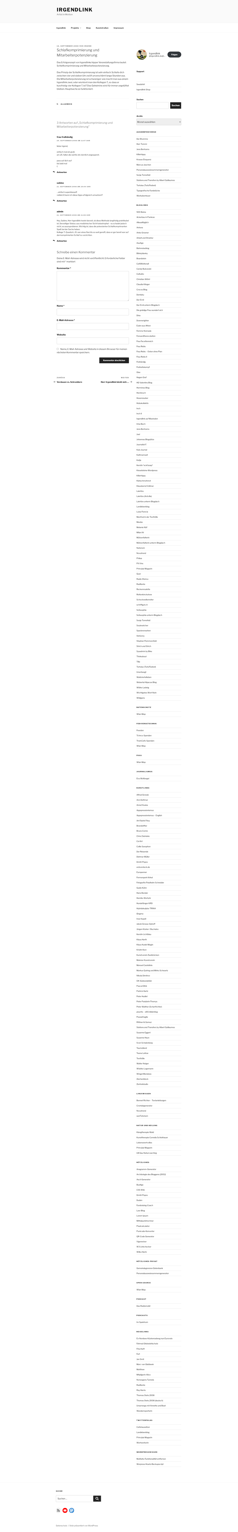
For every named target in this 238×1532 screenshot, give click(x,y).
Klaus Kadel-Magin (144, 944)
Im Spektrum (142, 1322)
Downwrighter (142, 320)
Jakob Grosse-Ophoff (145, 924)
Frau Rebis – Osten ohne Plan (149, 351)
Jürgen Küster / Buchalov (147, 929)
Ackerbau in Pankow (145, 217)
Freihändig (141, 362)
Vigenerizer (141, 1241)
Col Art (139, 841)
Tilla (138, 661)
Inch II (139, 413)
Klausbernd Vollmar (145, 486)
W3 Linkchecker (143, 1246)
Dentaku (140, 294)
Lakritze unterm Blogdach (147, 501)
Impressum (119, 28)
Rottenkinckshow (144, 594)
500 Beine (141, 212)
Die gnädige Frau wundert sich (149, 310)
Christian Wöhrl (143, 279)
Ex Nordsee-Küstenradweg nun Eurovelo (154, 1338)
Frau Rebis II (141, 357)
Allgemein (66, 104)
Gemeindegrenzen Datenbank (149, 1268)
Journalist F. (141, 444)
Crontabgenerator (144, 1105)
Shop (88, 28)
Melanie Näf (141, 527)
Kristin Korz (141, 950)
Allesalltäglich (142, 222)
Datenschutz (61, 1525)
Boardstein (141, 258)
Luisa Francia (142, 511)
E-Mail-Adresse (66, 320)
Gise (138, 372)
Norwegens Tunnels (145, 1380)
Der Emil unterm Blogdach (148, 305)
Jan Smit (140, 1359)
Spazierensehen (143, 630)
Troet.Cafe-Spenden (145, 741)
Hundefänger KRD (144, 903)
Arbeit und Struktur (144, 238)
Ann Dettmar (142, 800)
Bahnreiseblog (142, 248)
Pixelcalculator (143, 1226)
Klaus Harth (141, 939)
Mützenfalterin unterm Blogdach (150, 543)
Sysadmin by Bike (144, 651)
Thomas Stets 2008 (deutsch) (149, 1400)
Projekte (75, 28)
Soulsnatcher (142, 625)
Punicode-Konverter (145, 1231)
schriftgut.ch (142, 605)
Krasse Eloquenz (143, 159)
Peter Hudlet (142, 996)
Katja (138, 460)
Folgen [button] (174, 54)
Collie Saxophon (143, 846)
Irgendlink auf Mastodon (147, 418)
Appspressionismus (145, 810)
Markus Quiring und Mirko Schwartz (152, 970)
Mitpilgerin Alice (143, 1374)
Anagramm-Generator (146, 1169)
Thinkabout (141, 656)
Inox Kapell (141, 919)
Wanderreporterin (144, 1411)
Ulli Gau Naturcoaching (146, 1153)
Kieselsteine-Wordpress (146, 470)
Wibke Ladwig (142, 687)
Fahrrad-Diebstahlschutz (147, 1343)
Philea (139, 558)
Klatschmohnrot (143, 481)
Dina (138, 315)
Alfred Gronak (142, 795)
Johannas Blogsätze (145, 439)
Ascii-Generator (143, 1179)
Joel (138, 434)
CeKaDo (140, 274)
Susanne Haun (142, 1037)
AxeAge (140, 243)
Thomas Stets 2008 (145, 1395)
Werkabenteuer (143, 195)
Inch (138, 408)
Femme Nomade (143, 331)
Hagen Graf (141, 377)
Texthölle (140, 1058)
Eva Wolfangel (142, 778)
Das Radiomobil (143, 1306)
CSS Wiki (140, 1190)
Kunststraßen (102, 28)
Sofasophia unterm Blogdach (149, 615)
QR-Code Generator (145, 1236)
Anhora (139, 227)
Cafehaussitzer (143, 1427)
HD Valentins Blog (144, 382)
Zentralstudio (142, 1084)
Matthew (140, 1369)
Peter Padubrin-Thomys (146, 1001)
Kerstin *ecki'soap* (144, 465)
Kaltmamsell (142, 455)
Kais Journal (141, 450)
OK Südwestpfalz (144, 981)
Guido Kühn (141, 888)
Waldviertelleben (143, 677)
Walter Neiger (142, 1063)
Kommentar (64, 268)
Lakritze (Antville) (144, 496)
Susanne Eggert (143, 1032)
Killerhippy (141, 154)
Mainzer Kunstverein (145, 960)
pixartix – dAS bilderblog (147, 1012)
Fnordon (140, 730)
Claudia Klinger (143, 284)
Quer (138, 574)
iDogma (139, 913)
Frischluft (140, 1349)
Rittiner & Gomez (144, 1022)
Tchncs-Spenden (144, 735)
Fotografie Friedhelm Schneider (150, 882)
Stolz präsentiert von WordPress (83, 1525)
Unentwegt (141, 672)
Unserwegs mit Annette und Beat (151, 1405)
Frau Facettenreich (144, 341)
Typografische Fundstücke (148, 190)
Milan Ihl (140, 532)
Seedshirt (140, 84)
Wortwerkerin (142, 1442)
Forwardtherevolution (145, 336)
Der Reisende (142, 851)
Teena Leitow (142, 1053)
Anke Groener (142, 232)
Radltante (140, 584)
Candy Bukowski (143, 269)
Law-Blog (140, 1210)
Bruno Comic (142, 831)
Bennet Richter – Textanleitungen (151, 1100)
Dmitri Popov (142, 862)
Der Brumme (142, 139)
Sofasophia (141, 610)
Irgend (88, 46)
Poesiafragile (142, 1017)
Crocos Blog (141, 289)
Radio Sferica (142, 579)
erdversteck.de (143, 867)
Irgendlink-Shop (143, 89)
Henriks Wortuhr (143, 898)
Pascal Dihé (141, 986)
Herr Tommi (141, 144)
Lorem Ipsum (142, 1215)
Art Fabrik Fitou (143, 820)
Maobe (139, 522)
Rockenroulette (143, 589)
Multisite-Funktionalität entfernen (151, 1459)
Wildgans (140, 698)
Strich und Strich (143, 646)
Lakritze (140, 491)
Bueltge (139, 1185)
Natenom (140, 548)
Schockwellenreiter (145, 599)
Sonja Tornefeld (143, 175)
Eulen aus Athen (143, 325)
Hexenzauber (142, 398)
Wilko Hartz (141, 1252)
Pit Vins (139, 563)
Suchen (139, 99)
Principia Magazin (144, 568)
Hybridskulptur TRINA (146, 908)
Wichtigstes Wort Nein (146, 692)
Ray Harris (141, 1390)
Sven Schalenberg (144, 1043)
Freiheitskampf (143, 367)
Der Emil (140, 300)
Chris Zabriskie (143, 836)
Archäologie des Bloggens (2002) (151, 1174)
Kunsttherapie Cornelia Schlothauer (152, 1137)
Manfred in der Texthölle (147, 517)
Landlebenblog (142, 506)
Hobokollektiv (142, 403)
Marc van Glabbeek (145, 1364)
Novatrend (141, 553)
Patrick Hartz (142, 991)
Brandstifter (141, 826)
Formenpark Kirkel (144, 877)
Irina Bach (140, 424)
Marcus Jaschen (143, 165)
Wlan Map (141, 714)
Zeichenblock (142, 1079)
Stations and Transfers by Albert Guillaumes (155, 180)
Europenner (141, 872)
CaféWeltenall (142, 263)
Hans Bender (142, 893)
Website (61, 334)
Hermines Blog (142, 387)
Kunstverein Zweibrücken (147, 955)
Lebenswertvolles (144, 1142)
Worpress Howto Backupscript (149, 1464)
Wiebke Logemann (144, 1068)
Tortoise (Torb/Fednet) (146, 185)
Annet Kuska (142, 805)
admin (60, 211)
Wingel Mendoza (143, 1074)
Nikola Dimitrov (143, 975)
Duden (139, 1200)
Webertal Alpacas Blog (146, 682)
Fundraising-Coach (144, 1205)
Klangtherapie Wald (145, 1132)
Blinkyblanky (142, 253)
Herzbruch (141, 393)
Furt (138, 1354)
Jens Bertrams (142, 149)
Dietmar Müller (143, 857)
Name (60, 306)
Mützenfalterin (142, 537)
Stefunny (140, 636)
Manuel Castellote (144, 965)
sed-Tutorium (142, 1116)
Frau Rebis (141, 346)
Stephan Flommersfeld (146, 641)
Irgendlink (75, 10)
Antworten (62, 172)
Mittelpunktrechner (145, 1221)
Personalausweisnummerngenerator (152, 170)
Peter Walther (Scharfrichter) (149, 1006)
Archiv (139, 116)
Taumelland (141, 1048)
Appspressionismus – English (149, 815)
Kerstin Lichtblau (143, 934)
